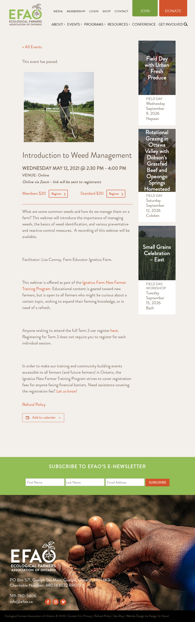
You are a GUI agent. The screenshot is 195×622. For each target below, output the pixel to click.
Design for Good (159, 616)
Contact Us (74, 616)
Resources (118, 24)
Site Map (118, 616)
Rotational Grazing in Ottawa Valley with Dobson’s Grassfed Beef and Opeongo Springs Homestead (157, 160)
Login (94, 11)
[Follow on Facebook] (48, 602)
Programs (93, 24)
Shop (107, 11)
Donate (173, 12)
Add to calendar (44, 417)
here (114, 330)
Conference (144, 24)
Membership (76, 11)
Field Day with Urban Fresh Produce (157, 67)
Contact (121, 11)
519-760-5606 (23, 596)
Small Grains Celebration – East (157, 253)
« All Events (32, 47)
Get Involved (171, 24)
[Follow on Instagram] (56, 602)
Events (73, 24)
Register (56, 194)
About (57, 24)
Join (145, 12)
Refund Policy (34, 404)
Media (58, 11)
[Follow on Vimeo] (63, 602)
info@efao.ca (21, 601)
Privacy (87, 616)
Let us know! (66, 391)
